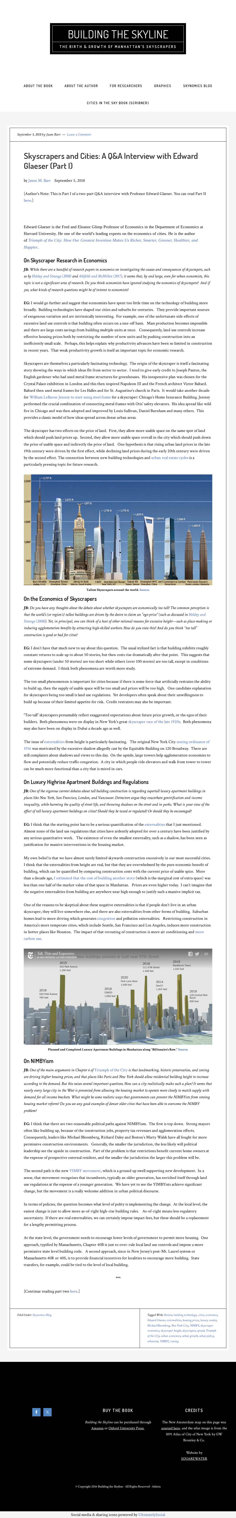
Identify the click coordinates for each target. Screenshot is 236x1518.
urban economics (171, 1336)
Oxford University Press (126, 1428)
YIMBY (164, 1341)
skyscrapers (189, 1331)
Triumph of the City (110, 1070)
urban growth (190, 1336)
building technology (185, 1315)
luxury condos (208, 1320)
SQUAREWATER (194, 1458)
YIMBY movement (85, 1170)
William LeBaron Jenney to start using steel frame (70, 397)
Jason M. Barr (39, 180)
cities (201, 1315)
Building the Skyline (118, 34)
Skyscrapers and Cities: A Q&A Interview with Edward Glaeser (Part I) (111, 160)
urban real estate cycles (169, 457)
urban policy (206, 1336)
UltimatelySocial (151, 1514)
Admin (156, 1487)
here (27, 200)
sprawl (200, 1331)
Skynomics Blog (41, 1315)
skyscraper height (171, 1331)
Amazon (97, 1428)
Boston (168, 1315)
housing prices (191, 1320)
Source (144, 590)
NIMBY (194, 1326)
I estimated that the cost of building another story (94, 878)
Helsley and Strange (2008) (51, 276)
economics (211, 1315)
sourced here (170, 1428)
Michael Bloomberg (158, 1326)
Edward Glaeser (156, 1320)
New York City (180, 1326)
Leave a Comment (79, 134)
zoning (174, 1341)
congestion (106, 918)
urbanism (152, 1341)
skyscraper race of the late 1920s (154, 721)
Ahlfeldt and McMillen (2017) (100, 276)
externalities (54, 741)
